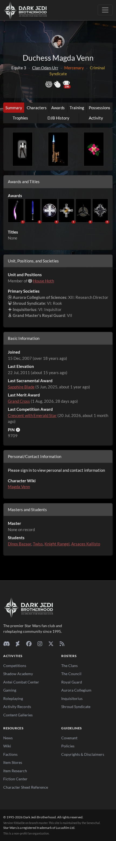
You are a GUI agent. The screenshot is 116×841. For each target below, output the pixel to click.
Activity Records (17, 706)
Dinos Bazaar (19, 543)
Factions (10, 754)
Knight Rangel (57, 543)
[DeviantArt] (17, 644)
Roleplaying (13, 698)
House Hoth (43, 280)
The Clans (69, 665)
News (8, 738)
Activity (96, 117)
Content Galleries (18, 715)
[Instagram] (39, 644)
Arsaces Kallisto (85, 543)
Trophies (20, 117)
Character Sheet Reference (25, 787)
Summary (13, 107)
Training (77, 107)
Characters (37, 107)
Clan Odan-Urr (45, 67)
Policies (67, 746)
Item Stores (12, 762)
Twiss (38, 543)
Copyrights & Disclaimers (82, 754)
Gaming (9, 690)
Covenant (69, 738)
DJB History (58, 117)
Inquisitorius (72, 698)
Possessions (99, 107)
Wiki (7, 746)
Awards (58, 107)
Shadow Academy (18, 673)
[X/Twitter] (50, 644)
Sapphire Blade (21, 386)
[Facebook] (28, 644)
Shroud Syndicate (75, 706)
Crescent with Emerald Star (32, 415)
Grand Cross (19, 401)
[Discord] (6, 644)
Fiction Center (15, 779)
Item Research (15, 770)
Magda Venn (19, 486)
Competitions (14, 665)
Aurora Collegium (76, 690)
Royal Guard (71, 682)
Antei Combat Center (21, 682)
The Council (71, 673)
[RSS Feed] (62, 644)
